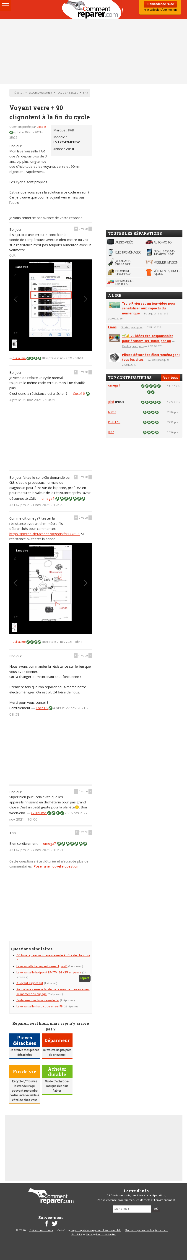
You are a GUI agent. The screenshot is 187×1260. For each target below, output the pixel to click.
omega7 (48, 498)
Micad (112, 412)
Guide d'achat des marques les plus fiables (57, 1086)
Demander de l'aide (160, 4)
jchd (111, 402)
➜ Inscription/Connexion (160, 10)
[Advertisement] (93, 51)
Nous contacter (106, 1234)
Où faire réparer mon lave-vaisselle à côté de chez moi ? (53, 957)
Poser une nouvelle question (56, 866)
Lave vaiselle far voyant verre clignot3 (42, 966)
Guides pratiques (132, 327)
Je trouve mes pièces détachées (24, 1052)
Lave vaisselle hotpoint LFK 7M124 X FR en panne (48, 972)
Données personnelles (139, 1230)
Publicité (76, 1234)
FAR (71, 130)
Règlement (161, 1230)
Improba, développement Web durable (96, 1230)
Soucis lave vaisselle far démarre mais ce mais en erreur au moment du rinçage (53, 991)
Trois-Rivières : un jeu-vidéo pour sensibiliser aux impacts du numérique (149, 308)
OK (156, 1209)
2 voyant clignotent (29, 983)
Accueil (93, 9)
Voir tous (170, 377)
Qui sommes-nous (41, 1230)
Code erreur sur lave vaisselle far (37, 1000)
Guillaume (19, 358)
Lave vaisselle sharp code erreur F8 (39, 1006)
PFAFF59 (114, 422)
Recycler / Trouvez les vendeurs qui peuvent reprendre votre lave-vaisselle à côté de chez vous (24, 1091)
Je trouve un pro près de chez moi (57, 1052)
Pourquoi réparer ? (156, 313)
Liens (112, 327)
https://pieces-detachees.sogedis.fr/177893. (44, 533)
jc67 (111, 432)
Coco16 (41, 127)
